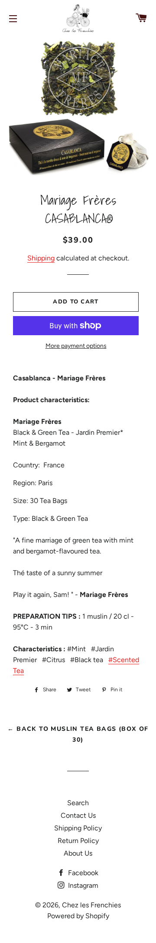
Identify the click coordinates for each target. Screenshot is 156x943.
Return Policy (78, 840)
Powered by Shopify (78, 916)
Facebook (82, 873)
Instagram (82, 885)
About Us (78, 853)
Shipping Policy (78, 828)
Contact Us (78, 815)
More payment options (76, 346)
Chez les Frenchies (91, 905)
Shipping (41, 258)
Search (78, 803)
